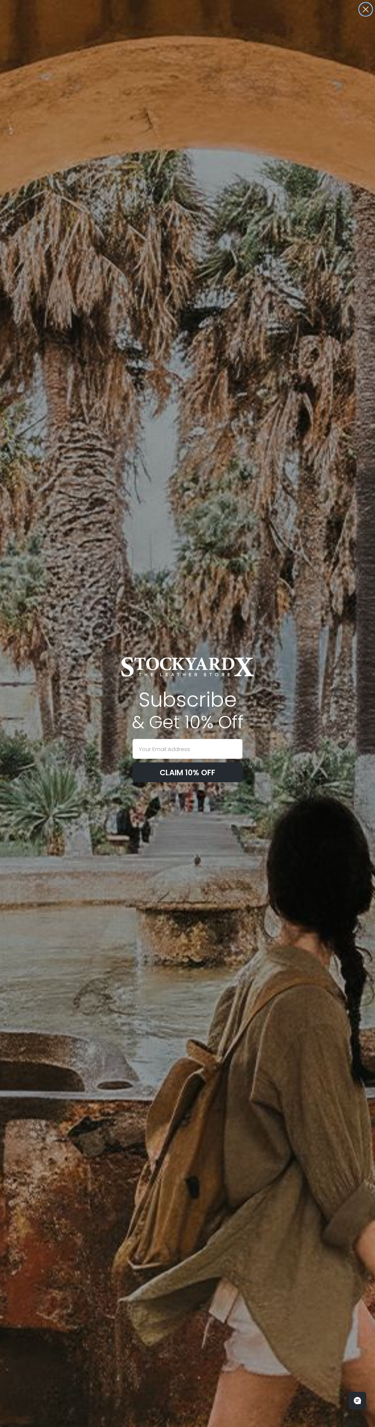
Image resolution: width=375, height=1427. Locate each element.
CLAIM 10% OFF (187, 772)
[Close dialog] (365, 9)
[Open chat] (357, 1400)
